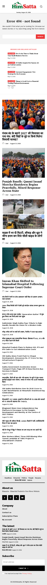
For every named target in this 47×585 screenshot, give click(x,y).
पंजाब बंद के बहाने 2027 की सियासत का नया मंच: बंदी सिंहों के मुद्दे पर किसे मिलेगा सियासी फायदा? (22, 136)
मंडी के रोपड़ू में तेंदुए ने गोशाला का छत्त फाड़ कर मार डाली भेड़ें (21, 430)
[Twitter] (16, 497)
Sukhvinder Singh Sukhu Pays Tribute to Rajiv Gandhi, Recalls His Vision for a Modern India (22, 324)
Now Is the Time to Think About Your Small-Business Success (23, 54)
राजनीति (4, 534)
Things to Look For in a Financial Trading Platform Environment (23, 82)
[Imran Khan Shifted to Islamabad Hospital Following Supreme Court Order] (23, 262)
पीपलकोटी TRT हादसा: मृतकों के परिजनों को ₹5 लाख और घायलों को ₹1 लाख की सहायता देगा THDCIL (23, 400)
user (6, 143)
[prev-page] (9, 87)
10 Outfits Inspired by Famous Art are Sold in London (23, 64)
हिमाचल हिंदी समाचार (6, 550)
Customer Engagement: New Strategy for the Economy (22, 73)
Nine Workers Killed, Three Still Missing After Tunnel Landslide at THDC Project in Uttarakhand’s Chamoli (22, 438)
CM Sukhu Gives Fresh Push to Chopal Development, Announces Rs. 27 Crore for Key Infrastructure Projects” (22, 358)
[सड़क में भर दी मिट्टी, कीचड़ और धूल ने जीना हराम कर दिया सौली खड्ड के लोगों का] (23, 214)
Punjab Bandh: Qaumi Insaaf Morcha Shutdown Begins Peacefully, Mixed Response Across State (22, 186)
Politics (5, 542)
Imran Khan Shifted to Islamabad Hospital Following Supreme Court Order (23, 284)
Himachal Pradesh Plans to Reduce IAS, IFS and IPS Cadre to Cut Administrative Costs (23, 348)
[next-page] (12, 87)
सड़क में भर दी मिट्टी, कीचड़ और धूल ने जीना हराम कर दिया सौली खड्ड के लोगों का (22, 236)
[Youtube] (22, 497)
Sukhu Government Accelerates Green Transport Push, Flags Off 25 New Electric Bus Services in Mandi (22, 369)
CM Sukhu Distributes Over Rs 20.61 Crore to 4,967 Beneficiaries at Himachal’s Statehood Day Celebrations (23, 390)
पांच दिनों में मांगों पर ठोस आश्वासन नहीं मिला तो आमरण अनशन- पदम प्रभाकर (23, 298)
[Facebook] (4, 497)
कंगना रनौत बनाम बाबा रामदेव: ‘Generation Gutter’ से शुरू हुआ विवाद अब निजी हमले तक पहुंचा (23, 315)
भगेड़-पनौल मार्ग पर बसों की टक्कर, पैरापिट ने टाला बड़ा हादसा (22, 332)
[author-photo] (3, 143)
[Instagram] (10, 497)
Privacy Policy (26, 573)
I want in (22, 568)
